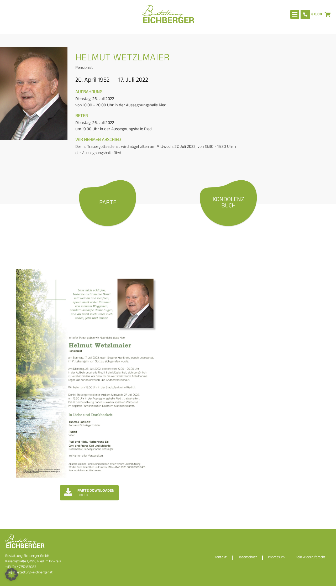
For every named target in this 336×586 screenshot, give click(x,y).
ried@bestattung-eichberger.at (29, 573)
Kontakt (220, 557)
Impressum (276, 557)
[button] (11, 574)
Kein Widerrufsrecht (311, 557)
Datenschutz (247, 557)
